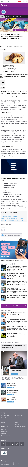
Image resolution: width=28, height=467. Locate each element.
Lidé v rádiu (18, 420)
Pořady (15, 16)
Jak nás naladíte (19, 415)
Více (22, 16)
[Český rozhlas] (5, 1)
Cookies (3, 463)
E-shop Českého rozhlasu (10, 342)
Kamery (25, 8)
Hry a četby (5, 244)
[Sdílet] (4, 88)
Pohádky (11, 247)
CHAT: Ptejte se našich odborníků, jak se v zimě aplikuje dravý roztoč (17, 335)
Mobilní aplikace (5, 435)
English (24, 463)
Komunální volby (5, 418)
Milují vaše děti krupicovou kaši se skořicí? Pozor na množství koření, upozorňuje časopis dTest (17, 328)
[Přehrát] (2, 82)
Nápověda (17, 418)
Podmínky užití (17, 463)
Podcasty (3, 433)
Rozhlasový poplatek (20, 426)
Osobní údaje (10, 463)
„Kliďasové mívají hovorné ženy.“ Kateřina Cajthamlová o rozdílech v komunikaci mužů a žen (17, 321)
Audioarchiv (19, 8)
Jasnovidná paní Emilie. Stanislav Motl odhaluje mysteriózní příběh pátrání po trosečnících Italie (17, 282)
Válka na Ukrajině (5, 415)
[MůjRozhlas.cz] (3, 50)
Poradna (3, 43)
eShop (3, 422)
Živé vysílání (5, 253)
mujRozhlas (4, 240)
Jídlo (2, 16)
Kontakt (17, 424)
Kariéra (16, 422)
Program (12, 8)
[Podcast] (1, 88)
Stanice (3, 420)
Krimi (3, 247)
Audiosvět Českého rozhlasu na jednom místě (12, 260)
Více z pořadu (6, 310)
